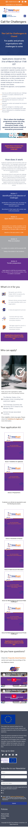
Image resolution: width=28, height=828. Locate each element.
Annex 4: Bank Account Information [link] (14, 569)
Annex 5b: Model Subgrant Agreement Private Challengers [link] (14, 633)
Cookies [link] (3, 818)
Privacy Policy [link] (5, 816)
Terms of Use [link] (5, 814)
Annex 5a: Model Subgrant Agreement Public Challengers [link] (14, 601)
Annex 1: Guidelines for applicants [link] (14, 461)
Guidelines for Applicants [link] (14, 419)
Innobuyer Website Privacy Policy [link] (13, 797)
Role (2, 780)
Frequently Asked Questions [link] (17, 658)
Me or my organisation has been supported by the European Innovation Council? (14, 787)
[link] (11, 2)
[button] (25, 16)
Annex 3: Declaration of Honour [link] (14, 538)
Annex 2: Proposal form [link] (14, 492)
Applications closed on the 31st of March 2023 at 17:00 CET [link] (14, 61)
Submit (14, 803)
